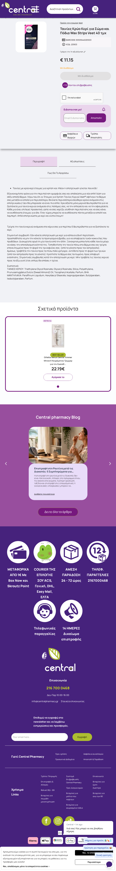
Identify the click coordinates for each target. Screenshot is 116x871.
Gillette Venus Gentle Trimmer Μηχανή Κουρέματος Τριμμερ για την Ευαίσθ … (58, 360)
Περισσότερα (94, 862)
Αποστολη (96, 117)
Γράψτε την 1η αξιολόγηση (72, 51)
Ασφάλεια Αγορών (72, 135)
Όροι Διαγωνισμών (74, 788)
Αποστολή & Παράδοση (93, 759)
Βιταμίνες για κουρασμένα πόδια (74, 806)
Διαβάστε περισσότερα (44, 494)
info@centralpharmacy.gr (45, 701)
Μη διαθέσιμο (85, 76)
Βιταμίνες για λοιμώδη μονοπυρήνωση (48, 798)
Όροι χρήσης (61, 754)
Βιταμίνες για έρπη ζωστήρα (99, 784)
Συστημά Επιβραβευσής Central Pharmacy (73, 779)
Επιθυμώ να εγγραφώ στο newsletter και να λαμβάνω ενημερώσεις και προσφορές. (51, 721)
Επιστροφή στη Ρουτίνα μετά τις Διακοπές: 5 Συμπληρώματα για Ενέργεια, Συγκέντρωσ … (53, 471)
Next (109, 463)
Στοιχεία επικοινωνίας (72, 701)
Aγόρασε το (58, 377)
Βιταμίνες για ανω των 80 (99, 795)
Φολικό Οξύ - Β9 (47, 790)
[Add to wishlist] (72, 341)
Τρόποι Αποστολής (96, 135)
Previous (6, 463)
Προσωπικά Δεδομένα (64, 759)
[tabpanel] (58, 350)
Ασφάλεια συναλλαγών (93, 754)
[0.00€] (95, 9)
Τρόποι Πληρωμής (49, 776)
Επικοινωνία (98, 776)
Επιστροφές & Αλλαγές (47, 783)
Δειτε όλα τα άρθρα (58, 512)
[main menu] (35, 9)
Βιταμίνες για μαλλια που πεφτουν (72, 796)
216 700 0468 (58, 687)
